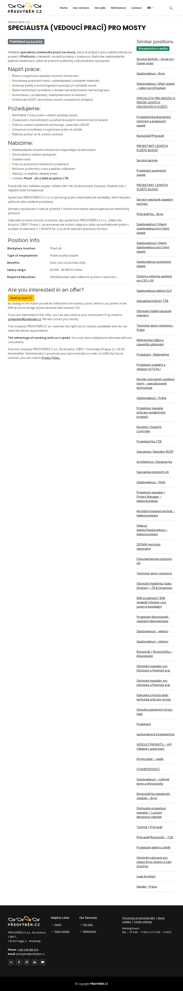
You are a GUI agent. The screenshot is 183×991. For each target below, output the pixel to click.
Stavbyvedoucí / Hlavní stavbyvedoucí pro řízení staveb (153, 228)
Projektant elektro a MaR (153, 847)
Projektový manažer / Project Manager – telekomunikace (151, 496)
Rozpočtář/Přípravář (150, 136)
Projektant (144, 724)
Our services (81, 7)
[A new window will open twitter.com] (11, 962)
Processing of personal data (138, 918)
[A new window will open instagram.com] (27, 962)
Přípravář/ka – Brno (150, 214)
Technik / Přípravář (149, 827)
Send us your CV (21, 298)
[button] (171, 8)
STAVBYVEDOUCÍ (148, 769)
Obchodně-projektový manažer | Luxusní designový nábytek (151, 812)
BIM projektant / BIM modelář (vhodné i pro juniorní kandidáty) (151, 602)
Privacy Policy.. (50, 358)
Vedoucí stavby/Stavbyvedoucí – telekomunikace (152, 530)
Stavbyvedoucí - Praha (151, 398)
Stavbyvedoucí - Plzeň (151, 482)
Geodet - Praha (147, 887)
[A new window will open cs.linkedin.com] (34, 962)
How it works (62, 931)
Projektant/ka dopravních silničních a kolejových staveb (154, 121)
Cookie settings (143, 921)
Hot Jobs (100, 7)
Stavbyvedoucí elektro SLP (154, 291)
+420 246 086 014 (27, 949)
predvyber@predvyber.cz (24, 319)
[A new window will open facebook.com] (19, 962)
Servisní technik (147, 160)
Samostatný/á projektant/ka (155, 734)
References (118, 7)
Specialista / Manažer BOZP (155, 452)
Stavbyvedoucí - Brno (151, 73)
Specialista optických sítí (153, 472)
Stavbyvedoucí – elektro (152, 631)
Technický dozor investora (154, 573)
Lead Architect (146, 876)
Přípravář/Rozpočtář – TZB (155, 837)
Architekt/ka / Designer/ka (154, 462)
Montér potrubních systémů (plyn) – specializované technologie (155, 383)
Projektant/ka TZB (149, 441)
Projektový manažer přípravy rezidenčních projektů (151, 412)
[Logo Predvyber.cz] (23, 920)
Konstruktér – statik (150, 759)
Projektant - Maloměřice (153, 354)
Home (64, 7)
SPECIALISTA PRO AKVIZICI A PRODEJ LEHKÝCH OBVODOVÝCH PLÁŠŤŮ (156, 102)
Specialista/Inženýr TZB (152, 301)
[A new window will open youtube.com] (42, 962)
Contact (136, 7)
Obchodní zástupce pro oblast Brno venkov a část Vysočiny (154, 862)
